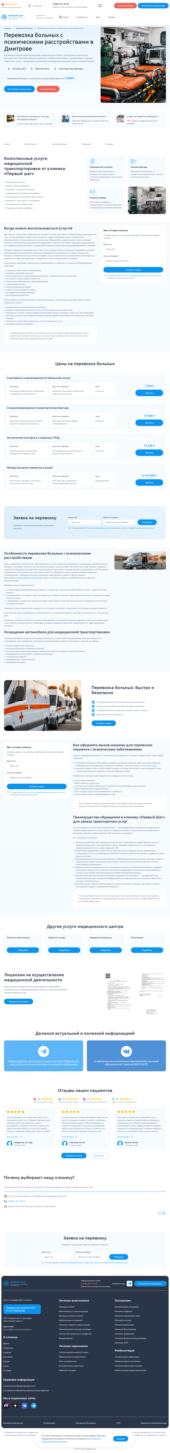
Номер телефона (111, 256)
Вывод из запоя (67, 1307)
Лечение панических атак (127, 1316)
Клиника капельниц (13, 1423)
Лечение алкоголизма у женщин (75, 1329)
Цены (98, 17)
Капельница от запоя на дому (73, 1311)
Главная (7, 28)
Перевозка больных (24, 28)
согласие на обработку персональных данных (137, 528)
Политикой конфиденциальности (134, 275)
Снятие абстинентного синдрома (75, 1334)
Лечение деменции (124, 1325)
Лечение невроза (123, 1311)
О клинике (80, 17)
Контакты (8, 1357)
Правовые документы (19, 1001)
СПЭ (118, 1423)
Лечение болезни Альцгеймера (130, 1338)
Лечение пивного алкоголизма (74, 1325)
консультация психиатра (28, 578)
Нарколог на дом (67, 1370)
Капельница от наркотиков (72, 1357)
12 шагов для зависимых (127, 1357)
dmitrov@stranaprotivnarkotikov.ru (17, 1329)
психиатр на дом (150, 766)
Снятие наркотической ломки (73, 1352)
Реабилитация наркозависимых (130, 1370)
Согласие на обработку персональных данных (26, 1390)
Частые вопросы (59, 144)
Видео (6, 1361)
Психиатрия (49, 1423)
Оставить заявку (133, 270)
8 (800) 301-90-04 (16, 1201)
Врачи (6, 1343)
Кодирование (66, 1338)
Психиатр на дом (123, 1320)
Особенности (31, 144)
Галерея (7, 1352)
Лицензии (86, 144)
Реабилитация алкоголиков (128, 1366)
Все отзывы (99, 1156)
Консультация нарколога (71, 1366)
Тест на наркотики (68, 1361)
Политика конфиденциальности (19, 1386)
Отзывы (111, 17)
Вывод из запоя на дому (71, 1316)
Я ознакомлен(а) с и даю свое (134, 277)
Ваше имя (107, 244)
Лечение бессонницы (125, 1329)
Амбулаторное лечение (70, 1320)
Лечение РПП (121, 1343)
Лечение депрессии (124, 1334)
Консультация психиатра (127, 1307)
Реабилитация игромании (128, 1361)
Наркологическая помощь (154, 1423)
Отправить (147, 522)
